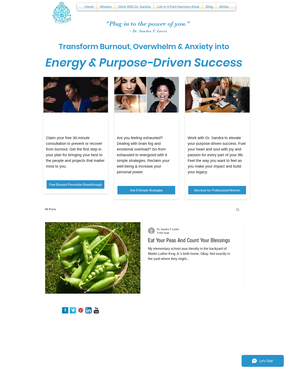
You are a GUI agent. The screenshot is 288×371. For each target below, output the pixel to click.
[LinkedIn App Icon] (88, 310)
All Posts (50, 209)
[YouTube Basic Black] (96, 310)
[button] (238, 210)
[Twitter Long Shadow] (73, 310)
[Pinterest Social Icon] (81, 310)
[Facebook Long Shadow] (65, 310)
